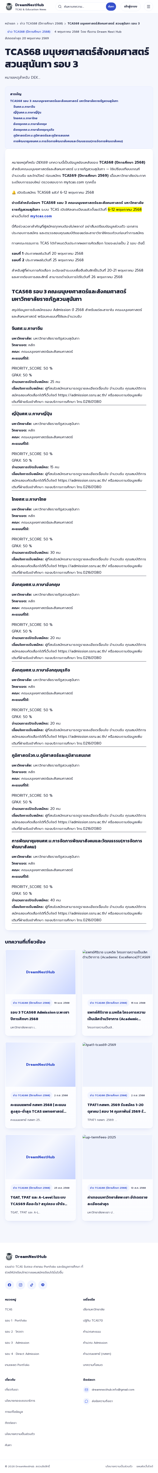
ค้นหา (111, 6)
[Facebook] (9, 1284)
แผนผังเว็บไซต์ (145, 1466)
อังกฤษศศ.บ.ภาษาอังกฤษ (30, 124)
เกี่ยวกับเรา (11, 1389)
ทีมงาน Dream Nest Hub (104, 32)
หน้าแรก (10, 24)
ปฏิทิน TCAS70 (93, 1320)
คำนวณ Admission (95, 1343)
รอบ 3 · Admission (17, 1343)
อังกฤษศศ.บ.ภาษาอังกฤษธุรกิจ (33, 130)
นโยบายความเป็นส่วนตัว (20, 1434)
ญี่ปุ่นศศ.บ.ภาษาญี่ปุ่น (27, 112)
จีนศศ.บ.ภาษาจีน (24, 107)
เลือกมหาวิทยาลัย (94, 1309)
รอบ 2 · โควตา (14, 1332)
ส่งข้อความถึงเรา (102, 1401)
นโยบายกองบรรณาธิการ (20, 1401)
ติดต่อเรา (10, 1423)
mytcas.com (41, 216)
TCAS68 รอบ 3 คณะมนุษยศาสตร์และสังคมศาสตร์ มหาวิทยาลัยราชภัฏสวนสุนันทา (64, 101)
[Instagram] (20, 1284)
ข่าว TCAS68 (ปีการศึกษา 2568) (41, 24)
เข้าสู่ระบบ (130, 6)
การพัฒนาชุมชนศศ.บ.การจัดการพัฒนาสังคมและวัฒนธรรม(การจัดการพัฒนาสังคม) (68, 141)
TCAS (8, 1309)
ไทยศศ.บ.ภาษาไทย (25, 118)
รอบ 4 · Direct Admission (22, 1354)
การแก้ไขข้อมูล (14, 1412)
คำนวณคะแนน (92, 1332)
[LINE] (42, 1284)
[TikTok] (31, 1284)
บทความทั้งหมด (93, 1365)
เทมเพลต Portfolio (17, 1365)
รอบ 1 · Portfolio (16, 1320)
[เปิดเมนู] (148, 6)
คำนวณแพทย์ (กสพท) (97, 1354)
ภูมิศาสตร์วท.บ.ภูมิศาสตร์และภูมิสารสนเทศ (41, 135)
